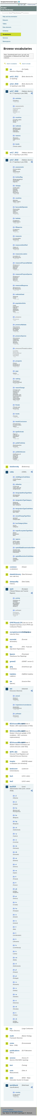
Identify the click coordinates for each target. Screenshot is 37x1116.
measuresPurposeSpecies (18, 274)
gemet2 (13, 661)
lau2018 (13, 786)
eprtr (11, 589)
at (16, 802)
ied (11, 689)
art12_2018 (14, 84)
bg (16, 821)
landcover (14, 769)
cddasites (18, 484)
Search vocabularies (12, 63)
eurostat (13, 639)
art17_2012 (14, 152)
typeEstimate (18, 431)
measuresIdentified (18, 245)
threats (17, 405)
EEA (11, 2)
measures (18, 236)
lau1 (11, 776)
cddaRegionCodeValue (18, 477)
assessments (18, 167)
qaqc (16, 371)
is (16, 921)
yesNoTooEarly (18, 443)
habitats (17, 218)
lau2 (11, 781)
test (11, 1065)
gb (16, 889)
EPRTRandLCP (15, 623)
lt (15, 939)
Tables (5, 24)
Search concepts (26, 63)
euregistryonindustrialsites (15, 632)
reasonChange (18, 387)
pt (16, 976)
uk (16, 1019)
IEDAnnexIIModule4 (15, 742)
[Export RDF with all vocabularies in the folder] (31, 93)
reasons (17, 135)
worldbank (14, 1085)
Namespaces (6, 41)
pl (16, 970)
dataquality (14, 582)
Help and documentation (10, 16)
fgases (12, 654)
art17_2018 (14, 160)
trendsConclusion (18, 421)
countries (18, 117)
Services (5, 38)
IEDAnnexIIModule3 (15, 731)
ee (16, 858)
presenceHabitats (18, 324)
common (13, 567)
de (16, 846)
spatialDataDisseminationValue (18, 547)
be (16, 815)
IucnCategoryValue (18, 523)
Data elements (7, 27)
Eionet (10, 13)
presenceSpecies (18, 336)
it (15, 927)
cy (16, 834)
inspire (12, 761)
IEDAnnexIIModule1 (15, 724)
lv (16, 951)
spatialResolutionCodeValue (18, 556)
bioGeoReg (18, 177)
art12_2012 (14, 76)
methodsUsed (18, 294)
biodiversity (14, 467)
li (15, 933)
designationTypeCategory (18, 500)
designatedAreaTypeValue (18, 493)
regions (17, 539)
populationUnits (18, 303)
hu (16, 908)
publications (14, 1050)
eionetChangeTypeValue (18, 516)
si (16, 1000)
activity (17, 598)
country (17, 1092)
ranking (17, 379)
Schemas (5, 31)
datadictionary (15, 574)
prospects (18, 361)
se (16, 994)
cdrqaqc (18, 185)
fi (15, 876)
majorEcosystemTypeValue (18, 530)
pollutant (18, 713)
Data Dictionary (17, 13)
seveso (12, 1058)
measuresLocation (18, 254)
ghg (11, 667)
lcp (11, 1028)
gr (16, 896)
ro (16, 982)
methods (18, 126)
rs (16, 988)
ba (16, 808)
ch (16, 827)
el (16, 864)
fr (15, 883)
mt (16, 957)
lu (16, 945)
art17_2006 (14, 91)
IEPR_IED (13, 752)
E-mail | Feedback (8, 1109)
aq (11, 69)
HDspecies (18, 227)
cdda (12, 472)
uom (11, 1070)
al (16, 796)
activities (18, 98)
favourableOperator (18, 207)
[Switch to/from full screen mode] (25, 5)
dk (16, 852)
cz (16, 840)
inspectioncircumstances (18, 705)
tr (15, 1013)
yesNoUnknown (18, 452)
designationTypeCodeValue (18, 508)
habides (13, 674)
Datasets (5, 20)
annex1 (17, 696)
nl (16, 964)
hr (16, 902)
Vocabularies (7, 34)
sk (16, 1006)
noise (12, 1043)
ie (16, 914)
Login (21, 4)
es (16, 870)
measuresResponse (18, 285)
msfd (12, 1036)
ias (11, 681)
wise (11, 1078)
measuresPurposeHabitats (18, 263)
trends (17, 144)
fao (11, 647)
